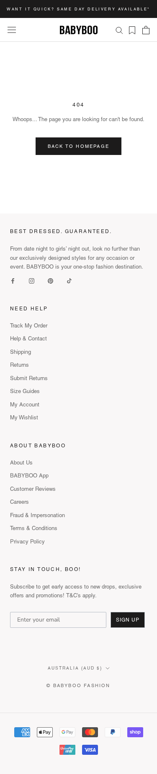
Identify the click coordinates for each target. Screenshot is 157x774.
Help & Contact (28, 338)
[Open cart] (145, 30)
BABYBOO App (29, 475)
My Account (24, 404)
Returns (19, 365)
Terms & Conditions (33, 528)
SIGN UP (127, 620)
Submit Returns (29, 378)
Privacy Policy (27, 541)
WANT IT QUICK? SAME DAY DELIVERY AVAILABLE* (78, 9)
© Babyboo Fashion (78, 685)
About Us (21, 462)
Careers (19, 502)
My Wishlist (24, 417)
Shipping (20, 352)
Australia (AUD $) (75, 668)
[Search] (119, 29)
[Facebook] (12, 280)
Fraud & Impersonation (37, 515)
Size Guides (25, 391)
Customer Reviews (33, 489)
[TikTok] (69, 280)
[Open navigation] (12, 30)
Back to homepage (78, 146)
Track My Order (28, 325)
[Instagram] (31, 280)
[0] (129, 30)
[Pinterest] (50, 280)
